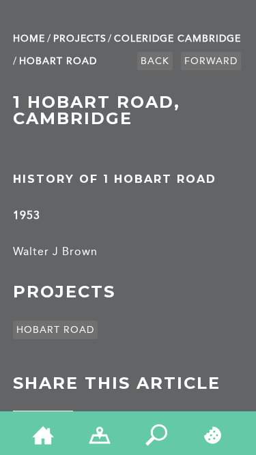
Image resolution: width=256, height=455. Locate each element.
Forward (211, 61)
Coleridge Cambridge (177, 38)
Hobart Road (58, 61)
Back (155, 61)
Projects (79, 38)
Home (29, 38)
